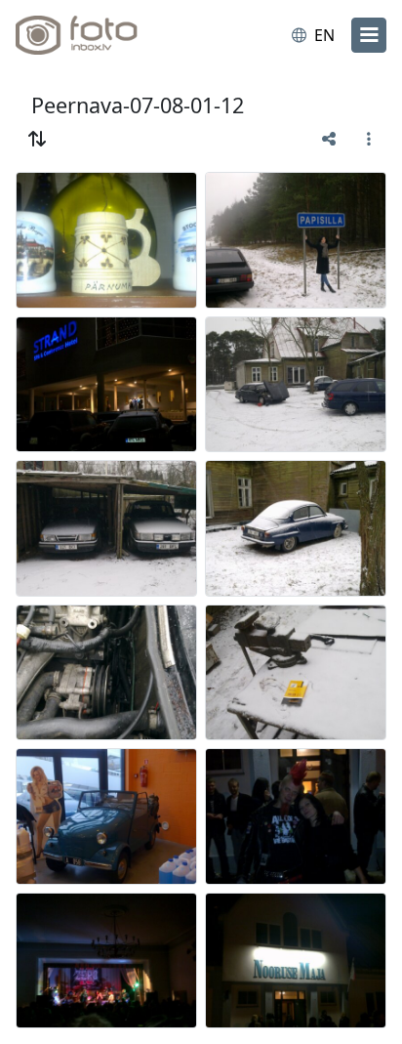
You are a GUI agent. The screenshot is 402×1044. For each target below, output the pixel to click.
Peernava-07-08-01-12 (137, 105)
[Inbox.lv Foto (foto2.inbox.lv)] (96, 35)
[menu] (368, 35)
